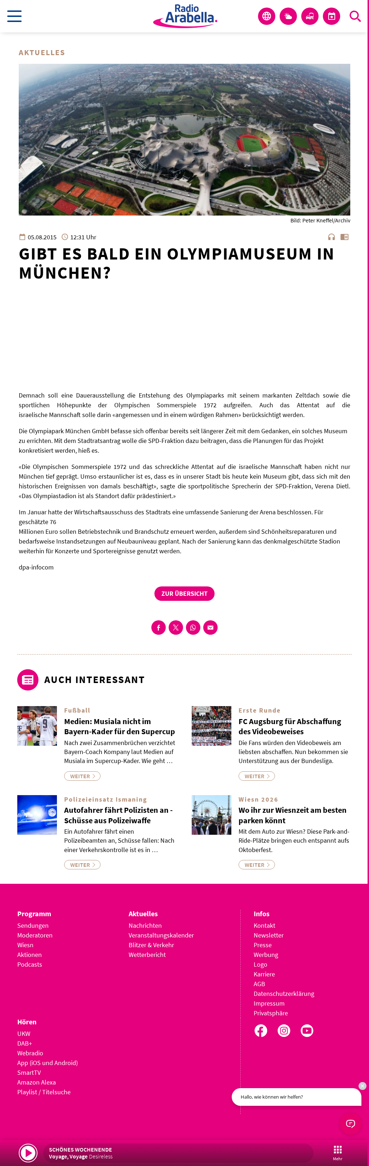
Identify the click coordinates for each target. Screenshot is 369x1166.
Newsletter (269, 935)
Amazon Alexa (36, 1082)
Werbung (266, 954)
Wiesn (25, 945)
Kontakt (264, 925)
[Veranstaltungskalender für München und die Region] (331, 16)
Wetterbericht (147, 954)
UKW (23, 1033)
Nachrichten (145, 925)
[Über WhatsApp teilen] (193, 627)
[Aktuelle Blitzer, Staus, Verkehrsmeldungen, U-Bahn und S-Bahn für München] (310, 16)
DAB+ (24, 1043)
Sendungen (33, 925)
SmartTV (29, 1072)
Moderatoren (35, 935)
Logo (260, 964)
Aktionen (29, 954)
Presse (263, 945)
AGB (259, 984)
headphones (331, 236)
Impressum (269, 1003)
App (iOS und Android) (47, 1063)
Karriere (264, 974)
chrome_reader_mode (344, 236)
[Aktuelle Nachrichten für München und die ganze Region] (266, 16)
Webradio (30, 1053)
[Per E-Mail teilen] (210, 627)
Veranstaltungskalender (161, 935)
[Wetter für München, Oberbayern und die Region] (288, 16)
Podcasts (29, 964)
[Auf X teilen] (176, 627)
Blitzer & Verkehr (151, 945)
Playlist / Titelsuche (44, 1092)
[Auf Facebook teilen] (158, 627)
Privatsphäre (271, 1013)
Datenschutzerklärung (284, 993)
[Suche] (355, 16)
